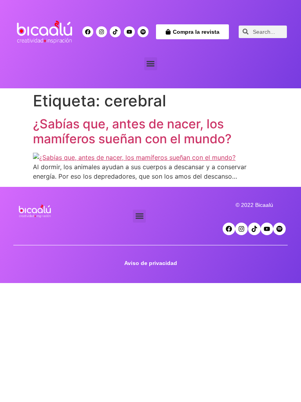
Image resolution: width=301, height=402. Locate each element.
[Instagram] (101, 31)
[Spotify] (143, 31)
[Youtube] (129, 31)
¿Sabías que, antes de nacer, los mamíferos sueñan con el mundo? (132, 131)
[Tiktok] (115, 31)
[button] (150, 63)
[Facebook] (87, 31)
